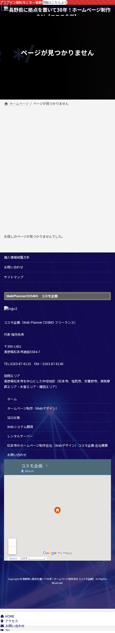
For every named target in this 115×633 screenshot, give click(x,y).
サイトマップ (13, 277)
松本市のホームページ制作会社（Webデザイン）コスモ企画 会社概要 (57, 445)
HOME (9, 616)
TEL (8, 630)
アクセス (11, 621)
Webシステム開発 (20, 426)
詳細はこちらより (54, 2)
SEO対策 (13, 417)
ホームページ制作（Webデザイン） (33, 408)
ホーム (12, 399)
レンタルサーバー (20, 436)
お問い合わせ (13, 267)
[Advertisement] (57, 167)
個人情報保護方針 (17, 257)
